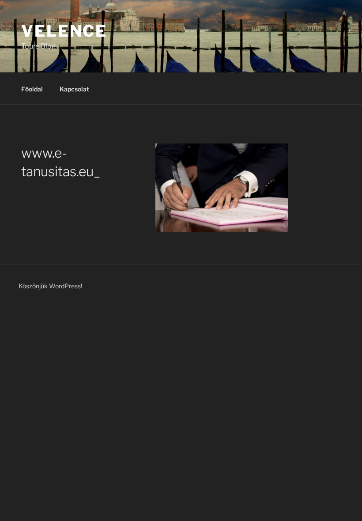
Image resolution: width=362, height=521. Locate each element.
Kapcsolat (74, 89)
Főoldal (32, 89)
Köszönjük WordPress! (50, 286)
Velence (64, 31)
